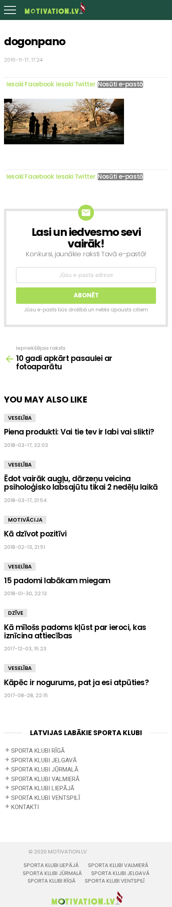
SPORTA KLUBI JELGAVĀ (44, 760)
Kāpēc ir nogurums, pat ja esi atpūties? (76, 682)
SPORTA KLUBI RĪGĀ (38, 750)
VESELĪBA (20, 418)
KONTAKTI (25, 807)
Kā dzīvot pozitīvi (35, 533)
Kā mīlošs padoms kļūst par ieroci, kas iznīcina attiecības (75, 631)
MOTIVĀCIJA (25, 520)
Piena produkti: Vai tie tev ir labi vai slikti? (79, 432)
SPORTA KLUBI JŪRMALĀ (44, 769)
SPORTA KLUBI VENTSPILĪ (45, 797)
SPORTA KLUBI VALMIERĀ (45, 779)
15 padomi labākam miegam (57, 580)
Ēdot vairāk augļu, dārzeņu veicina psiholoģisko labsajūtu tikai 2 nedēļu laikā (81, 482)
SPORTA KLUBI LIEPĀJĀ (42, 788)
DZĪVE (15, 613)
